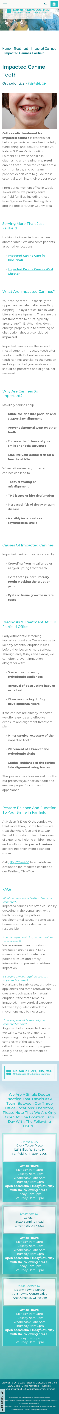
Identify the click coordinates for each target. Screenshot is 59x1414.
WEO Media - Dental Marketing (23, 1385)
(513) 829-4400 (18, 862)
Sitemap (51, 1388)
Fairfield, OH (37, 83)
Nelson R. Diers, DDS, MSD (39, 1382)
